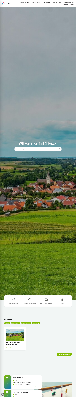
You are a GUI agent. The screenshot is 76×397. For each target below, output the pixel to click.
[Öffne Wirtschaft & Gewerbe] (73, 4)
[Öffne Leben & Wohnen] (61, 2)
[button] (2, 394)
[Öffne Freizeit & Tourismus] (73, 2)
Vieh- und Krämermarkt (20, 392)
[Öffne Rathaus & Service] (40, 2)
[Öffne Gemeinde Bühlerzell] (29, 2)
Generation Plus (18, 377)
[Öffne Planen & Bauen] (50, 2)
